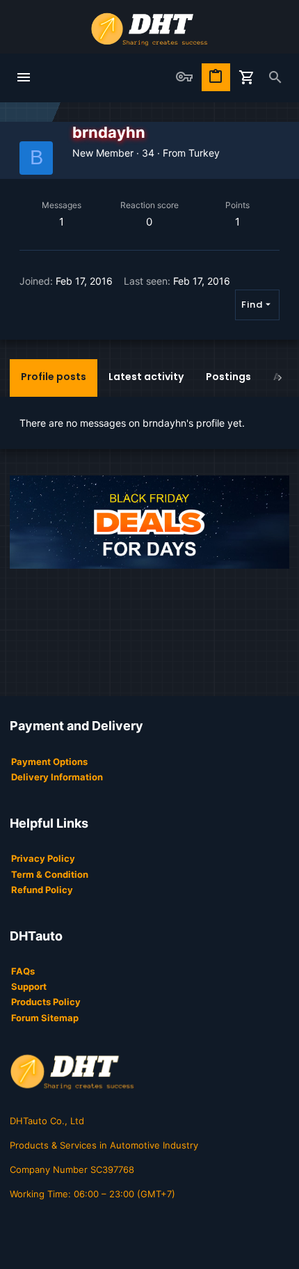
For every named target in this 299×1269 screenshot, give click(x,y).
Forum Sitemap (45, 1017)
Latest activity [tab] (146, 377)
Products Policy (46, 1001)
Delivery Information (57, 776)
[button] (24, 78)
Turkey (204, 153)
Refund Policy (42, 889)
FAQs (23, 971)
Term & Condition (49, 874)
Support (29, 986)
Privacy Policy (43, 858)
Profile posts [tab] (53, 377)
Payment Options (49, 761)
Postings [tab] (228, 377)
